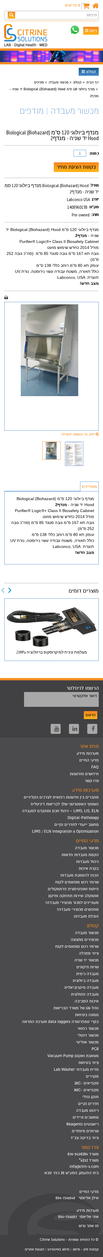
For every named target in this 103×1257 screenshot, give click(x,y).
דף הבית (92, 82)
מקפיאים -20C (86, 1083)
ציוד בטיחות (88, 1062)
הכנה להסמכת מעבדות (79, 875)
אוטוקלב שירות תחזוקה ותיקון (73, 895)
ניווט (92, 30)
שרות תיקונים (87, 967)
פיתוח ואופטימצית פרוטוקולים (73, 889)
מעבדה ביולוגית (86, 980)
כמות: (94, 153)
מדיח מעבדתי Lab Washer (76, 1069)
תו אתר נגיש (89, 1225)
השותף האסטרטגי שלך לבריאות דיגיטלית (65, 804)
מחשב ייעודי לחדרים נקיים (76, 824)
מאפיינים (89, 486)
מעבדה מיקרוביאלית (81, 987)
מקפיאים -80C (86, 1090)
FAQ (95, 767)
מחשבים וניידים (86, 1117)
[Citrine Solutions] (27, 36)
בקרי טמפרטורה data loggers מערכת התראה (60, 1021)
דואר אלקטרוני (84, 695)
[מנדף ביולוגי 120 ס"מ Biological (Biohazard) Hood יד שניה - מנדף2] (51, 350)
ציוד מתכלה (89, 953)
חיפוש (92, 15)
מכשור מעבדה (58, 82)
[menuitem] (51, 797)
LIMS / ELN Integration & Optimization (65, 831)
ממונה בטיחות (87, 1014)
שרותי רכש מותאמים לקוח (77, 882)
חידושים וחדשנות (84, 773)
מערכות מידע (88, 753)
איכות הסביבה (87, 1001)
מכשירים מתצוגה (85, 939)
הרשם (91, 715)
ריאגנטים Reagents (82, 1124)
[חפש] (11, 15)
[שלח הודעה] (75, 29)
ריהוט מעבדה (87, 1110)
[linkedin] (74, 729)
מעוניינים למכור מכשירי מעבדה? (72, 902)
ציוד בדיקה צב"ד (84, 1137)
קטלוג (90, 71)
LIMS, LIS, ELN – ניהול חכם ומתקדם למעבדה (60, 810)
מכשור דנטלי (88, 1035)
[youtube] (56, 729)
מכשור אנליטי (87, 1042)
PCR (95, 1049)
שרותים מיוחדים (85, 1131)
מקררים (92, 1076)
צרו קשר (92, 780)
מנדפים (39, 82)
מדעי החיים (89, 760)
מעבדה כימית (87, 973)
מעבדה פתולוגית (85, 994)
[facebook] (92, 729)
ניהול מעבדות (87, 861)
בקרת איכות (89, 868)
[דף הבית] (95, 5)
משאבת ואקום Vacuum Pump (73, 1055)
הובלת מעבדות (86, 916)
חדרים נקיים (88, 1103)
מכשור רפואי (88, 1028)
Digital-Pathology (83, 817)
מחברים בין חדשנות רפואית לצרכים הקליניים (61, 797)
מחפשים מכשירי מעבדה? (78, 909)
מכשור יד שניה (86, 960)
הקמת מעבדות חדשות (80, 854)
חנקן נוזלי (90, 1096)
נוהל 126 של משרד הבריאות (76, 1008)
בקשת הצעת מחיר (76, 167)
